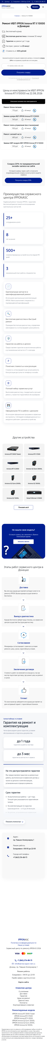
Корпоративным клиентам (23, 1005)
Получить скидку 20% (23, 180)
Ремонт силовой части (12, 134)
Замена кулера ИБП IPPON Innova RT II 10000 (21, 116)
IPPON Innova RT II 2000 (23, 1018)
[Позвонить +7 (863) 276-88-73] (27, 7)
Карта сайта (23, 982)
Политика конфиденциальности (23, 943)
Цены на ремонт (23, 998)
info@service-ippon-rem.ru (25, 964)
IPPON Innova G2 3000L (23, 1025)
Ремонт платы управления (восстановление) (21, 125)
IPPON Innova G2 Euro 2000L (23, 1023)
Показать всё (23, 507)
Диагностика (23, 1000)
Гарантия (23, 996)
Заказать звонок (23, 542)
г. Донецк (7, 1)
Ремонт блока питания (13, 107)
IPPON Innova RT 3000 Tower (23, 1014)
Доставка (23, 994)
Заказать (34, 111)
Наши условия (23, 945)
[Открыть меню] (43, 7)
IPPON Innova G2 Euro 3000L (23, 1021)
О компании (23, 991)
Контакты (23, 1003)
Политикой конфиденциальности (28, 78)
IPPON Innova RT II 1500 (23, 1016)
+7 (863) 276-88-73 (39, 1)
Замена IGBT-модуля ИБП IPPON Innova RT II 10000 (23, 143)
